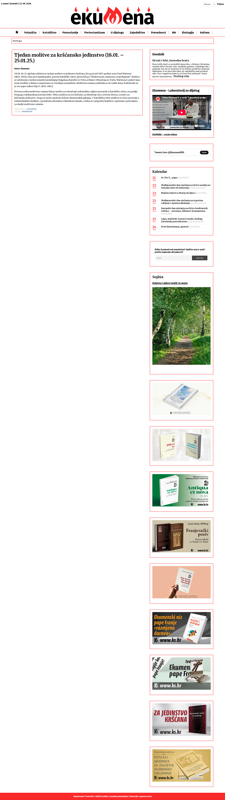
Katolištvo (49, 32)
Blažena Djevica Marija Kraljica (178, 193)
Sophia (157, 277)
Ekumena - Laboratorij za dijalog (175, 90)
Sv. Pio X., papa (169, 177)
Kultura (205, 32)
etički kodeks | (102, 796)
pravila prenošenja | (120, 796)
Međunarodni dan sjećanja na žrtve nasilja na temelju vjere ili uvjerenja (185, 186)
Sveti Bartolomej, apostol (174, 226)
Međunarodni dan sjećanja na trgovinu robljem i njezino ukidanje (182, 201)
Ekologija (188, 32)
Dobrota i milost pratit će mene (170, 283)
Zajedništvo (137, 32)
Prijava (220, 4)
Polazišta (30, 32)
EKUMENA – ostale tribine (164, 134)
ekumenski (27, 111)
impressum (78, 796)
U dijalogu (117, 32)
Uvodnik (158, 54)
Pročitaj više (181, 76)
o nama (4, 3)
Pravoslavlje (70, 32)
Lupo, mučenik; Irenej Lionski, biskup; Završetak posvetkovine (182, 220)
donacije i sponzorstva (141, 796)
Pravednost (158, 32)
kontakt (14, 3)
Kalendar (31, 109)
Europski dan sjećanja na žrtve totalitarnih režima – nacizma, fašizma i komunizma (184, 209)
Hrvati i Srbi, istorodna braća (170, 60)
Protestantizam (94, 32)
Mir (174, 32)
